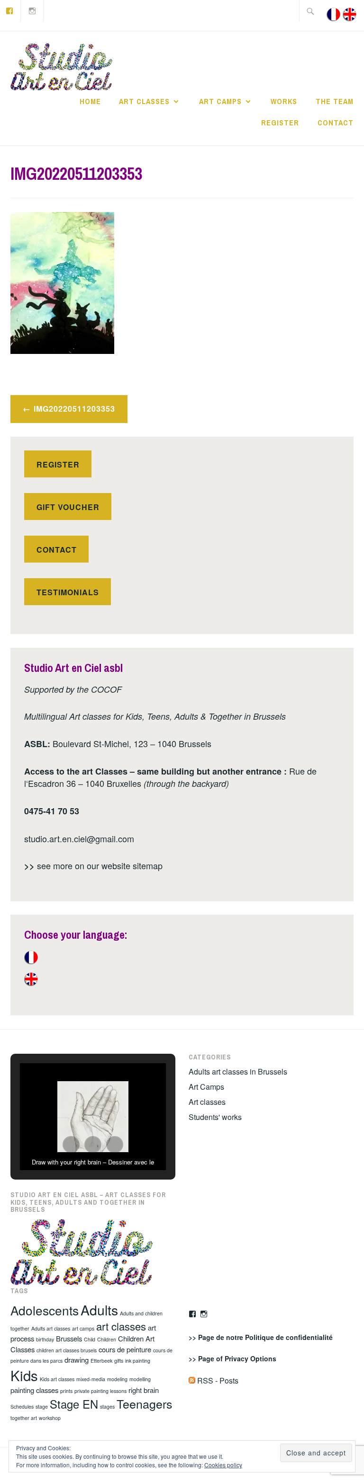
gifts (118, 1360)
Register (280, 122)
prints (66, 1390)
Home (90, 101)
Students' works (215, 1116)
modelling (140, 1379)
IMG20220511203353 (74, 408)
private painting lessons (100, 1390)
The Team (335, 101)
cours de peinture (125, 1349)
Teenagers (145, 1403)
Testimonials (67, 592)
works (284, 101)
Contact (336, 122)
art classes (121, 1326)
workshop (50, 1417)
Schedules (22, 1406)
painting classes (34, 1390)
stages (107, 1406)
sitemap (148, 865)
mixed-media (90, 1379)
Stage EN (74, 1404)
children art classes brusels (66, 1350)
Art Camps (220, 101)
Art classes (144, 101)
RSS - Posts (216, 1380)
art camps (83, 1328)
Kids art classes (57, 1379)
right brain (143, 1390)
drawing (76, 1360)
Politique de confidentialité (289, 1337)
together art (23, 1417)
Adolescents (44, 1310)
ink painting (137, 1360)
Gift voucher (68, 507)
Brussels (69, 1338)
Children (106, 1339)
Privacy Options (250, 1358)
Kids (24, 1375)
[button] (71, 1144)
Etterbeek (101, 1360)
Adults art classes (50, 1328)
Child (89, 1339)
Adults (99, 1309)
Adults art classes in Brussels (238, 1071)
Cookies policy (223, 1465)
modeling (117, 1379)
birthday (45, 1339)
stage (42, 1406)
